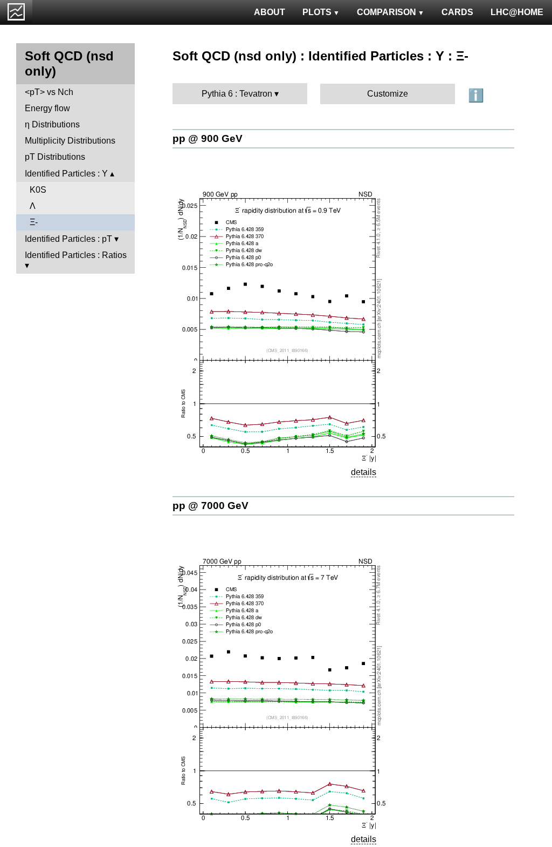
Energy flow (47, 108)
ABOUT (269, 12)
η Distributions (52, 124)
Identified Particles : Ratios (76, 255)
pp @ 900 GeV (207, 138)
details (363, 472)
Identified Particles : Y (66, 173)
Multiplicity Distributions (70, 140)
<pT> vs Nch (49, 92)
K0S (38, 189)
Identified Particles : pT (68, 238)
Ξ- (34, 222)
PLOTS (317, 12)
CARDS (457, 12)
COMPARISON (386, 12)
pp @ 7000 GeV (210, 505)
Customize (387, 93)
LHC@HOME (517, 12)
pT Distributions (55, 156)
